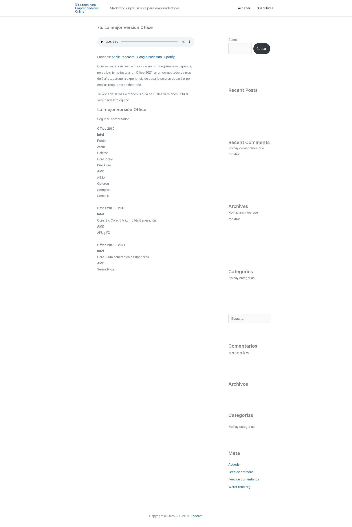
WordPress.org (239, 487)
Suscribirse (265, 8)
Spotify (169, 57)
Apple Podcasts (123, 57)
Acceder (244, 8)
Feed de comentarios (243, 479)
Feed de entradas (241, 472)
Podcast (196, 516)
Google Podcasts (149, 57)
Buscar (233, 40)
